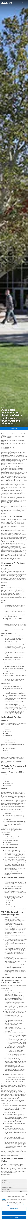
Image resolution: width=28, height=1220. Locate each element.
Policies (3, 1176)
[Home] (6, 3)
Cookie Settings (14, 1208)
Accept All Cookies (14, 1217)
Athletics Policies (6, 1189)
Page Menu (14, 428)
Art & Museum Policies (7, 1187)
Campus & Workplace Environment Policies (12, 1191)
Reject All (14, 1213)
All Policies (4, 1180)
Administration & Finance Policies (10, 1185)
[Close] (26, 1194)
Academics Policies (6, 1182)
